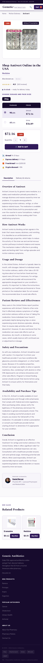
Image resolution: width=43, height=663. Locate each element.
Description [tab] (8, 178)
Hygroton (5, 596)
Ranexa (5, 583)
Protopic (5, 588)
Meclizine (6, 73)
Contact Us (6, 638)
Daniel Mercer (18, 479)
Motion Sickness (14, 14)
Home (4, 14)
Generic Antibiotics (13, 556)
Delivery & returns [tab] (23, 178)
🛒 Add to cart (21, 147)
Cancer (4, 607)
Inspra (4, 592)
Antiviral (5, 619)
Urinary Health (7, 615)
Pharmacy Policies (8, 634)
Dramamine (8, 531)
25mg (6, 99)
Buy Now (15, 536)
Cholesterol (6, 611)
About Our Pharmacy (9, 630)
